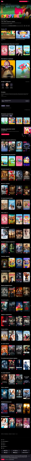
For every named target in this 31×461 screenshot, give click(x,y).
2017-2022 (3, 20)
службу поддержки (11, 459)
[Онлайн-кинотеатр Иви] (2, 1)
